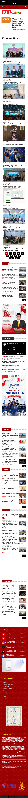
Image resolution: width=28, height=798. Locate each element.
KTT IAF (4, 705)
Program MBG (6, 682)
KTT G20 (4, 703)
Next (24, 300)
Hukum (3, 535)
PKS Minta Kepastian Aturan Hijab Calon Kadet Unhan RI (9, 487)
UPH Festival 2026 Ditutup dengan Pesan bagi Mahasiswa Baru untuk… (13, 124)
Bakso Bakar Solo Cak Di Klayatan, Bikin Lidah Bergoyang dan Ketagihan (10, 587)
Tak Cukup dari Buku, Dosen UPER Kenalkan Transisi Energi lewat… (11, 103)
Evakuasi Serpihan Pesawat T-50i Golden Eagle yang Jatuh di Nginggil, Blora (12, 364)
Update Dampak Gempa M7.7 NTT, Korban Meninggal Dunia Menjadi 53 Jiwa (9, 461)
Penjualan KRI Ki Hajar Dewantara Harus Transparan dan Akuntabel (10, 494)
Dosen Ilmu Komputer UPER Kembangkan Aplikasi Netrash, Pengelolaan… (13, 207)
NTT (3, 444)
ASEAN (4, 696)
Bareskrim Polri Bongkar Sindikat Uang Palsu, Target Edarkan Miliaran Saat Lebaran (10, 549)
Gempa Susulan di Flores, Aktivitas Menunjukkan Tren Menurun (9, 441)
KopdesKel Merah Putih (8, 684)
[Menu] (2, 7)
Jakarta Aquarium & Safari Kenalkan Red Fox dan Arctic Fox (10, 599)
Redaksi (4, 772)
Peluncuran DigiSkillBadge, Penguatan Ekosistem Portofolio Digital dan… (18, 24)
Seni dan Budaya (6, 694)
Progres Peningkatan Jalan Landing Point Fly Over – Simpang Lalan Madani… (8, 295)
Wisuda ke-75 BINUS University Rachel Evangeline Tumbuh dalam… (12, 166)
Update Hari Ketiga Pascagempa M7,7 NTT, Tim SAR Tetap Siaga (10, 454)
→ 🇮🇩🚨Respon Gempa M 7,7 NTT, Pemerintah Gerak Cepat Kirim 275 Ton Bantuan (13, 357)
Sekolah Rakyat (6, 686)
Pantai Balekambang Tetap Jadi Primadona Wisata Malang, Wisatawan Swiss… (10, 282)
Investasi (5, 692)
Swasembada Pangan (7, 688)
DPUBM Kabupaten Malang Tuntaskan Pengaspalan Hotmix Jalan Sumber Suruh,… (10, 275)
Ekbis (3, 291)
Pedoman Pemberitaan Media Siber (10, 774)
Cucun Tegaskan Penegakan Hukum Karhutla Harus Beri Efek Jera (10, 475)
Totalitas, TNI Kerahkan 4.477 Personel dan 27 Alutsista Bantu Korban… (10, 435)
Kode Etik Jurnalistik (7, 776)
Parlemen (4, 478)
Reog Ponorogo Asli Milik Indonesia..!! (12, 367)
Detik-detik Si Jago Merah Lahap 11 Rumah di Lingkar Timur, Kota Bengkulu (14, 361)
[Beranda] (14, 12)
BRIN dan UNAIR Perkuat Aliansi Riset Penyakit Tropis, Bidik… (12, 228)
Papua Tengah (5, 545)
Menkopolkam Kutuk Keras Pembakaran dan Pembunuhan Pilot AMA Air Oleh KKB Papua (9, 532)
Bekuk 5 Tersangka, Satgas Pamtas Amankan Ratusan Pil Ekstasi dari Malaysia (13, 370)
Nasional (14, 31)
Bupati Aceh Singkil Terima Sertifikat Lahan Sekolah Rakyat (10, 268)
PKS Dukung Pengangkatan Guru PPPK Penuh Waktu (10, 500)
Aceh (3, 270)
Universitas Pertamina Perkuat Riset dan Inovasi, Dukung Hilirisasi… (13, 145)
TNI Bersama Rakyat (7, 690)
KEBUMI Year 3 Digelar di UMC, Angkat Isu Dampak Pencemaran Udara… (13, 249)
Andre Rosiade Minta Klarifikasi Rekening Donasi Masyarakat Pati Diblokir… (10, 482)
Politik (3, 503)
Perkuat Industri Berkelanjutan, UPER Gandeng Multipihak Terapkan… (12, 82)
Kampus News (6, 58)
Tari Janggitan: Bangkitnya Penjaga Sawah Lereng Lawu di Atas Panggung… (10, 593)
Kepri (3, 298)
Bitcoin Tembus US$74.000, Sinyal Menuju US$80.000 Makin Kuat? (10, 288)
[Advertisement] (14, 423)
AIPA (4, 700)
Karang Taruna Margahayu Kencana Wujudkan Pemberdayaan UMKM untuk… (9, 606)
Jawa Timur (4, 278)
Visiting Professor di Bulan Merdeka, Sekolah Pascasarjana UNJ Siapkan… (12, 186)
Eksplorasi (4, 589)
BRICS (4, 698)
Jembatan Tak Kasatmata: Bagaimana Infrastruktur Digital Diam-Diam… (9, 613)
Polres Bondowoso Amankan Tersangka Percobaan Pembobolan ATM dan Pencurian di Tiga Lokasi (10, 524)
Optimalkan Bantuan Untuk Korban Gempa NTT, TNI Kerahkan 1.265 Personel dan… (9, 448)
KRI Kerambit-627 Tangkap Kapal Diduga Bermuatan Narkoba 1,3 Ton (10, 516)
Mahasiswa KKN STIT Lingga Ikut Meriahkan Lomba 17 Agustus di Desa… (13, 62)
